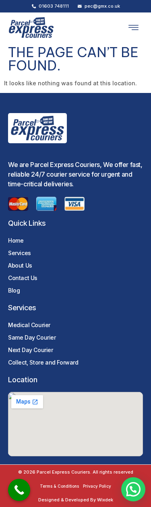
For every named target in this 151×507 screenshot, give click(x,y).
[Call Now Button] (19, 490)
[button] (133, 27)
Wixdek (105, 500)
